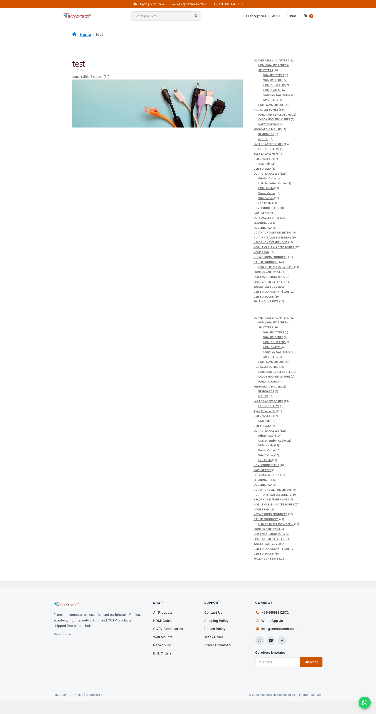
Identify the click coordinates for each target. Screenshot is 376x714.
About (276, 16)
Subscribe (311, 662)
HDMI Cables (163, 621)
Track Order (213, 637)
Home (85, 34)
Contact (292, 16)
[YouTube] (271, 640)
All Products (163, 612)
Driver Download (217, 645)
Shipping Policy (216, 621)
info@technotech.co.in (279, 629)
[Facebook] (282, 640)
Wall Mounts (163, 637)
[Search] (196, 16)
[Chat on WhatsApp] (365, 703)
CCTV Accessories (168, 629)
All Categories (255, 16)
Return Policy (215, 629)
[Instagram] (259, 640)
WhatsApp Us (272, 621)
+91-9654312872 (275, 612)
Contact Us (213, 612)
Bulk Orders (162, 653)
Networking (162, 645)
